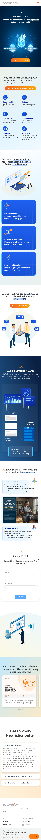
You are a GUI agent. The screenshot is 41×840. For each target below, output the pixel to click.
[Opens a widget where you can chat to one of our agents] (34, 836)
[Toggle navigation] (38, 3)
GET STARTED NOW (20, 60)
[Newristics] (10, 3)
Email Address (9, 584)
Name (7, 572)
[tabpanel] (19, 691)
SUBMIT (20, 597)
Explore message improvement (20, 88)
